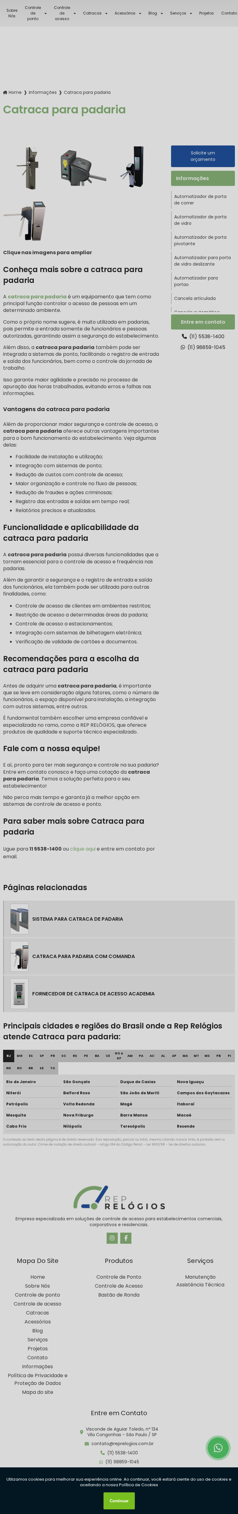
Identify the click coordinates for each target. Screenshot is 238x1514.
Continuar (119, 1501)
